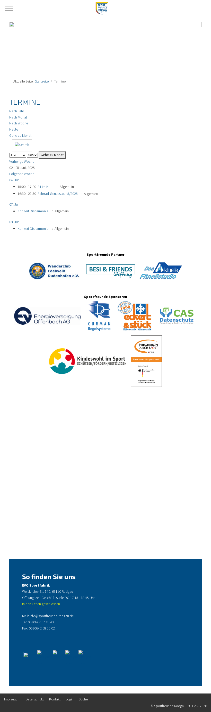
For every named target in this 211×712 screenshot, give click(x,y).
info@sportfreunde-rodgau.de (52, 616)
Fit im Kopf (46, 186)
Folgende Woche (21, 174)
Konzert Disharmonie (32, 211)
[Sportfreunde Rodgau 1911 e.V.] (101, 8)
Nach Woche (18, 123)
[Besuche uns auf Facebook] (29, 658)
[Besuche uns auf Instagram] (44, 658)
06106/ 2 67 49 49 (41, 622)
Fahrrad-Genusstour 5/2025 (58, 193)
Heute (13, 129)
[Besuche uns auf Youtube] (58, 658)
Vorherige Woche (21, 161)
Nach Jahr (16, 111)
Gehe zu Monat (20, 135)
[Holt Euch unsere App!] (71, 658)
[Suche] (22, 145)
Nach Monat (18, 117)
